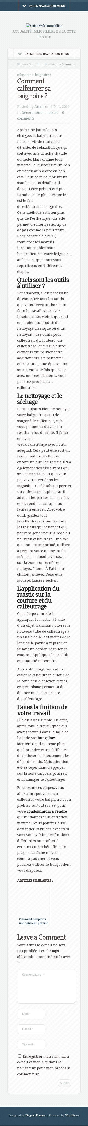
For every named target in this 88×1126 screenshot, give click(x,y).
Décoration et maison (44, 64)
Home (21, 64)
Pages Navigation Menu (47, 6)
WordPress (72, 1115)
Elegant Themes (35, 1115)
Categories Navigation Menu (47, 54)
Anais (39, 107)
